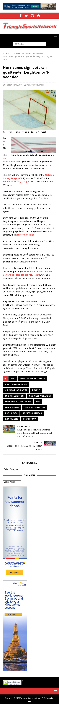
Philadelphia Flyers (35, 407)
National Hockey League (18, 401)
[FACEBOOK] (20, 16)
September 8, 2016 (13, 84)
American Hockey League (16, 181)
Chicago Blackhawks (16, 390)
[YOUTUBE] (38, 16)
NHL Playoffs (12, 407)
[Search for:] (29, 43)
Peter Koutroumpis (35, 84)
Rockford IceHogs (24, 234)
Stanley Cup (29, 419)
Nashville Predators (40, 396)
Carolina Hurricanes (16, 384)
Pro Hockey (11, 413)
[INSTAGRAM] (32, 16)
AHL (12, 378)
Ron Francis (11, 419)
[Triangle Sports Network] (29, 32)
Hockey (36, 390)
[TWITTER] (26, 16)
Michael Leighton (14, 396)
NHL (38, 401)
